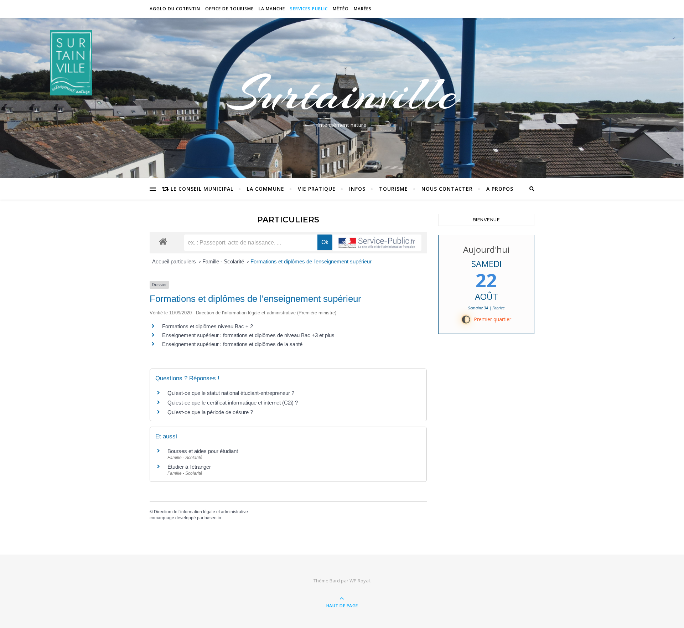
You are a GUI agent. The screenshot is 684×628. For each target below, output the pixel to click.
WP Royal (359, 580)
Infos (357, 188)
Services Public (309, 9)
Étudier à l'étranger (189, 467)
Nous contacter (447, 188)
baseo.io (212, 517)
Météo (341, 9)
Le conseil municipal (202, 188)
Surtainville (342, 93)
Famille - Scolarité (223, 261)
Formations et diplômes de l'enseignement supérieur (311, 261)
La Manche (272, 9)
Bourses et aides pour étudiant (202, 451)
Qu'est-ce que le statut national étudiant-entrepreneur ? (230, 393)
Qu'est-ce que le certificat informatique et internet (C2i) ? (232, 403)
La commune (265, 188)
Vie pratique (317, 188)
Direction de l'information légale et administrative (201, 511)
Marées (363, 9)
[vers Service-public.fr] (376, 243)
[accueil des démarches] (163, 241)
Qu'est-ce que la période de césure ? (210, 412)
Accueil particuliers (174, 261)
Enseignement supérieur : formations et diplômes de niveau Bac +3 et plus (248, 335)
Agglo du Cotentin (175, 9)
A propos (499, 188)
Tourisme (393, 188)
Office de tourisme (229, 9)
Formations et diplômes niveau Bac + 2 (207, 326)
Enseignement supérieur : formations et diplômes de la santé (232, 344)
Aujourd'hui (486, 249)
